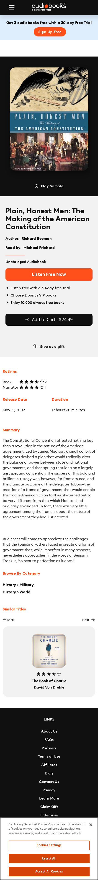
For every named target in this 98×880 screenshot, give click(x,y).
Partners (49, 748)
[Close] (91, 825)
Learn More (49, 798)
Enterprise (49, 815)
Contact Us (49, 782)
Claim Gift (49, 807)
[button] (8, 620)
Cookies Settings (48, 845)
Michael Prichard (39, 247)
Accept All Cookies (49, 871)
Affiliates (49, 765)
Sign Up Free (50, 32)
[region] (49, 849)
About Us (49, 731)
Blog (49, 773)
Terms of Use (49, 756)
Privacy (49, 790)
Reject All (49, 858)
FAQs (49, 740)
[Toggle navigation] (11, 7)
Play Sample (52, 186)
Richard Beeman (37, 238)
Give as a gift (52, 346)
